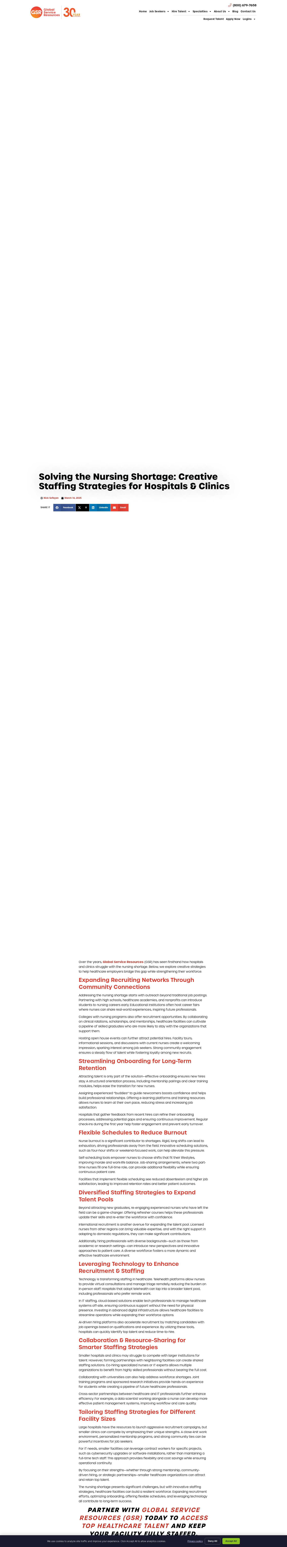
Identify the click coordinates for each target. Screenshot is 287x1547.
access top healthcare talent (145, 1522)
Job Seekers (157, 11)
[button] (64, 507)
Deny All (212, 1541)
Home (143, 11)
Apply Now (233, 19)
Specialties (200, 11)
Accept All (231, 1541)
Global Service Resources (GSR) (139, 1514)
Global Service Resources (123, 962)
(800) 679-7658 (244, 5)
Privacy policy (195, 1541)
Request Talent (213, 19)
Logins (247, 19)
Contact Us (248, 11)
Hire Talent (179, 11)
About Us (220, 11)
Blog (235, 11)
